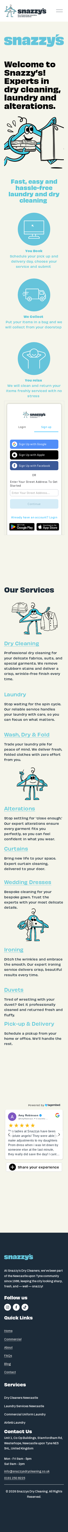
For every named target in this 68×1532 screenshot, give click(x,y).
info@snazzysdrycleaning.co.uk (26, 1471)
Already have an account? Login (34, 517)
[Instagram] (7, 1307)
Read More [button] (16, 1159)
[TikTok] (25, 1307)
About (8, 1347)
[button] (34, 1137)
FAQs (8, 1355)
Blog (7, 1364)
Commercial (13, 1339)
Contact (10, 1372)
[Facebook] (16, 1307)
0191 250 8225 (14, 1478)
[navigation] (9, 1137)
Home (8, 1330)
